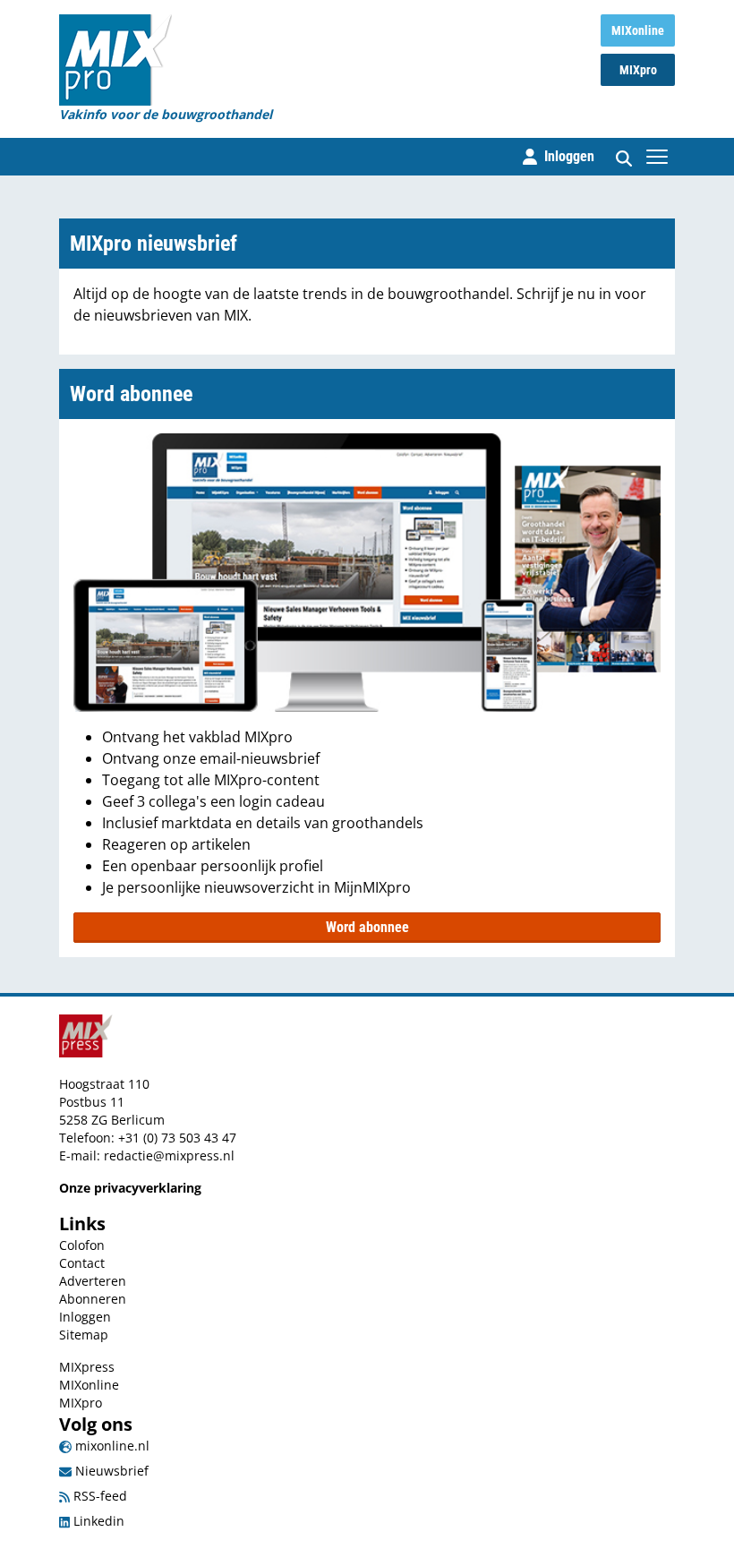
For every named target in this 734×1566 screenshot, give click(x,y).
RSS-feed (98, 1495)
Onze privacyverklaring (130, 1187)
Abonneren (92, 1298)
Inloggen (85, 1316)
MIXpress (87, 1366)
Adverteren (92, 1280)
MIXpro (638, 70)
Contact (82, 1262)
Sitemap (83, 1334)
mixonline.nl (110, 1445)
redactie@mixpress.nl (169, 1155)
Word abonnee (367, 927)
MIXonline (637, 30)
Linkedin (97, 1520)
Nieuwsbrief (110, 1470)
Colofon (82, 1245)
